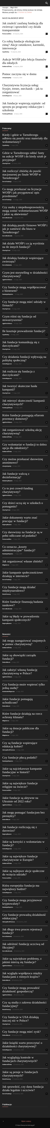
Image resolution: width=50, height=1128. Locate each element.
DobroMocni (6, 662)
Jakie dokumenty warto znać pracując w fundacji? (19, 519)
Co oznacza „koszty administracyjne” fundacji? (18, 548)
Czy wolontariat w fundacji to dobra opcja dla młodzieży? (24, 446)
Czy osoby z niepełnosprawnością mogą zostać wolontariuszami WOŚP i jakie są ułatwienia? (25, 211)
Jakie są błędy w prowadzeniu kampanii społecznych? (20, 618)
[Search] (46, 3)
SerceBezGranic (7, 218)
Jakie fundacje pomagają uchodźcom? (17, 700)
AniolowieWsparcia (8, 691)
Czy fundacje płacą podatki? (19, 757)
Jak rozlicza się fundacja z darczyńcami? (18, 373)
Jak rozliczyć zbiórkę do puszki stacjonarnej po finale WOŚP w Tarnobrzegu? (21, 174)
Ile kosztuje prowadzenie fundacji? (23, 331)
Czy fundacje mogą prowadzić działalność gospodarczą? (21, 989)
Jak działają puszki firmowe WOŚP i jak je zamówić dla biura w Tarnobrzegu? (24, 229)
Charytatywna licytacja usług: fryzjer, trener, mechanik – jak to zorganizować (22, 89)
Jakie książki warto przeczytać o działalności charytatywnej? (22, 1044)
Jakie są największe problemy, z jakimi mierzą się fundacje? (22, 960)
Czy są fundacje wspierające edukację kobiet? (19, 744)
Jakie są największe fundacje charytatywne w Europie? (20, 858)
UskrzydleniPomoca (8, 750)
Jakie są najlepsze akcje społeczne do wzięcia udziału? (23, 872)
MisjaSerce (5, 565)
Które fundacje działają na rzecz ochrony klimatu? (22, 715)
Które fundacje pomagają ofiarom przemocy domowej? (23, 417)
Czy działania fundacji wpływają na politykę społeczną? (24, 358)
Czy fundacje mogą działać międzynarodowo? (19, 588)
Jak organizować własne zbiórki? (22, 561)
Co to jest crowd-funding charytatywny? (17, 490)
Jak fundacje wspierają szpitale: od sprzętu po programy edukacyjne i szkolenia (23, 107)
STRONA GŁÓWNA (24, 12)
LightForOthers (7, 279)
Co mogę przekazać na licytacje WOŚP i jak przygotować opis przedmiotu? (22, 192)
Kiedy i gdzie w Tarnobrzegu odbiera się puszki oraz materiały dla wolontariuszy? (24, 138)
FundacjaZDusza (7, 114)
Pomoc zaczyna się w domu (19, 74)
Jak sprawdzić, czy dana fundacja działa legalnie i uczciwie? (23, 1088)
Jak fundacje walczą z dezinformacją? (15, 475)
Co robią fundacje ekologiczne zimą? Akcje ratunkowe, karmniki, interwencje (23, 45)
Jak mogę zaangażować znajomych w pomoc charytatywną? (23, 642)
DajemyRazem (7, 524)
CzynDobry (5, 52)
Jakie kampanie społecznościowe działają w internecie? (22, 574)
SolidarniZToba (7, 66)
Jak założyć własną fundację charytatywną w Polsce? (19, 671)
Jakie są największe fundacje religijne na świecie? (20, 785)
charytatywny (6, 77)
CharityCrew (6, 163)
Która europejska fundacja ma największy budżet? (20, 887)
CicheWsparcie (7, 95)
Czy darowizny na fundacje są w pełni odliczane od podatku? (22, 533)
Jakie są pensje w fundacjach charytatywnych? (20, 1073)
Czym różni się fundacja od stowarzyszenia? (19, 318)
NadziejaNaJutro (7, 294)
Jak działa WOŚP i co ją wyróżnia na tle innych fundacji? (23, 245)
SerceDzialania (7, 265)
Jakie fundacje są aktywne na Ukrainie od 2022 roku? (20, 799)
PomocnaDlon (6, 34)
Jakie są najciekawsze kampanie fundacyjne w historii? (22, 770)
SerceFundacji (6, 181)
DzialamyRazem (7, 481)
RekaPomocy (6, 594)
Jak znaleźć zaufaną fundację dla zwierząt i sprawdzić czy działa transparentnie (22, 27)
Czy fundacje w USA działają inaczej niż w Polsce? (20, 1018)
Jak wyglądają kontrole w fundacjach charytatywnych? (20, 1059)
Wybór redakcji (26, 1121)
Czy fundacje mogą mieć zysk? (21, 1031)
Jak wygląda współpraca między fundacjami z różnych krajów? (22, 975)
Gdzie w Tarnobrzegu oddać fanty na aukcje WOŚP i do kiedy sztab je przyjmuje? (24, 156)
